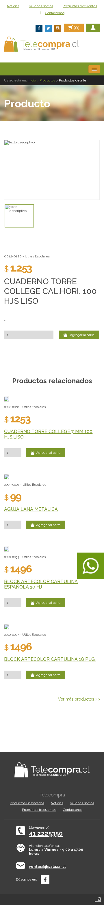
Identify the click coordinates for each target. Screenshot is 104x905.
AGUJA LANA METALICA (31, 509)
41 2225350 (46, 833)
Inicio (32, 80)
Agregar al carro (81, 335)
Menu (94, 69)
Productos (47, 80)
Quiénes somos (41, 6)
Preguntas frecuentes (80, 6)
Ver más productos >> (79, 699)
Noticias (13, 6)
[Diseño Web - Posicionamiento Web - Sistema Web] (98, 898)
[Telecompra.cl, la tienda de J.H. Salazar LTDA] (41, 44)
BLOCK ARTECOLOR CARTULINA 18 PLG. (50, 659)
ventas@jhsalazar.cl (47, 867)
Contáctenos (72, 810)
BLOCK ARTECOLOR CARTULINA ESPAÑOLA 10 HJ (41, 584)
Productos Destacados (27, 803)
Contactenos (54, 13)
